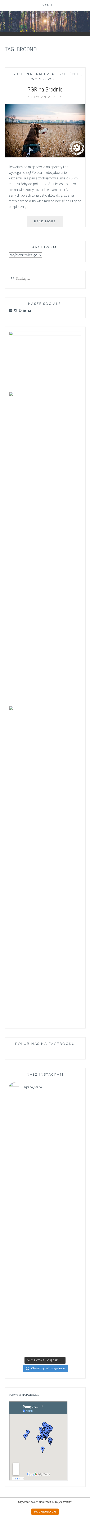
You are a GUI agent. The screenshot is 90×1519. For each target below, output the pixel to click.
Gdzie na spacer (31, 74)
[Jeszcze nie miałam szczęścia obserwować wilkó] (45, 1290)
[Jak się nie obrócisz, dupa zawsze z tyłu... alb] (45, 1204)
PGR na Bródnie (45, 89)
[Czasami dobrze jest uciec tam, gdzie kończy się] (45, 1118)
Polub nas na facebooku (45, 1044)
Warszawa (42, 79)
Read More (48, 223)
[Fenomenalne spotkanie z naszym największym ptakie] (45, 1247)
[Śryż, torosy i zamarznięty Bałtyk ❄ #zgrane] (45, 1333)
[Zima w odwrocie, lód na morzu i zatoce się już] (45, 1161)
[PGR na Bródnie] (45, 156)
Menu (47, 5)
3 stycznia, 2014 (45, 97)
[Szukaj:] (34, 279)
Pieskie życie (66, 74)
